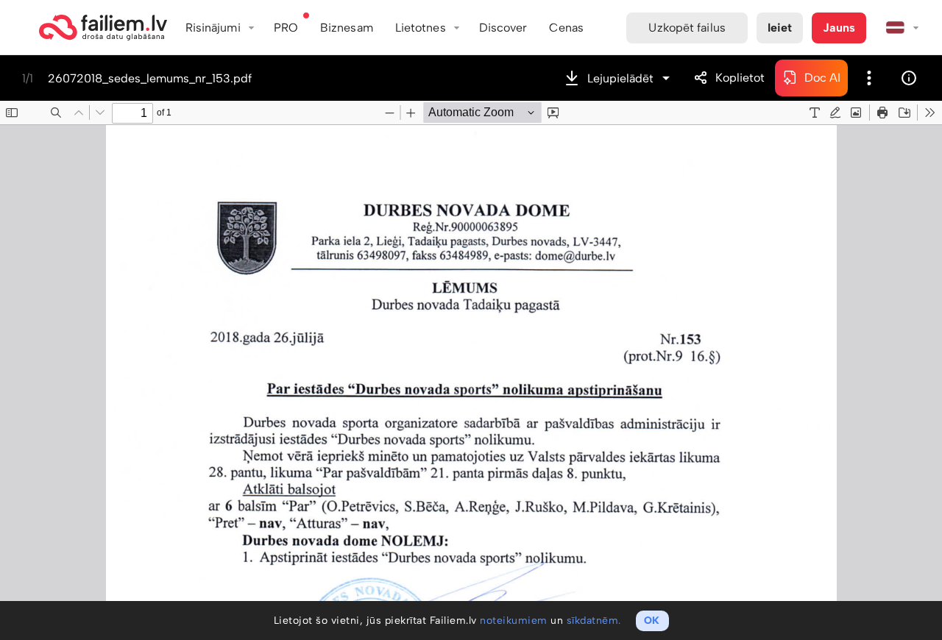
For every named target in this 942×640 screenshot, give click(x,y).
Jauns (839, 28)
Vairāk (869, 78)
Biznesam (346, 28)
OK (651, 620)
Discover (503, 28)
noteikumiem (514, 620)
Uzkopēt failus (686, 28)
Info (908, 78)
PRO (286, 28)
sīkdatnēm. (594, 620)
